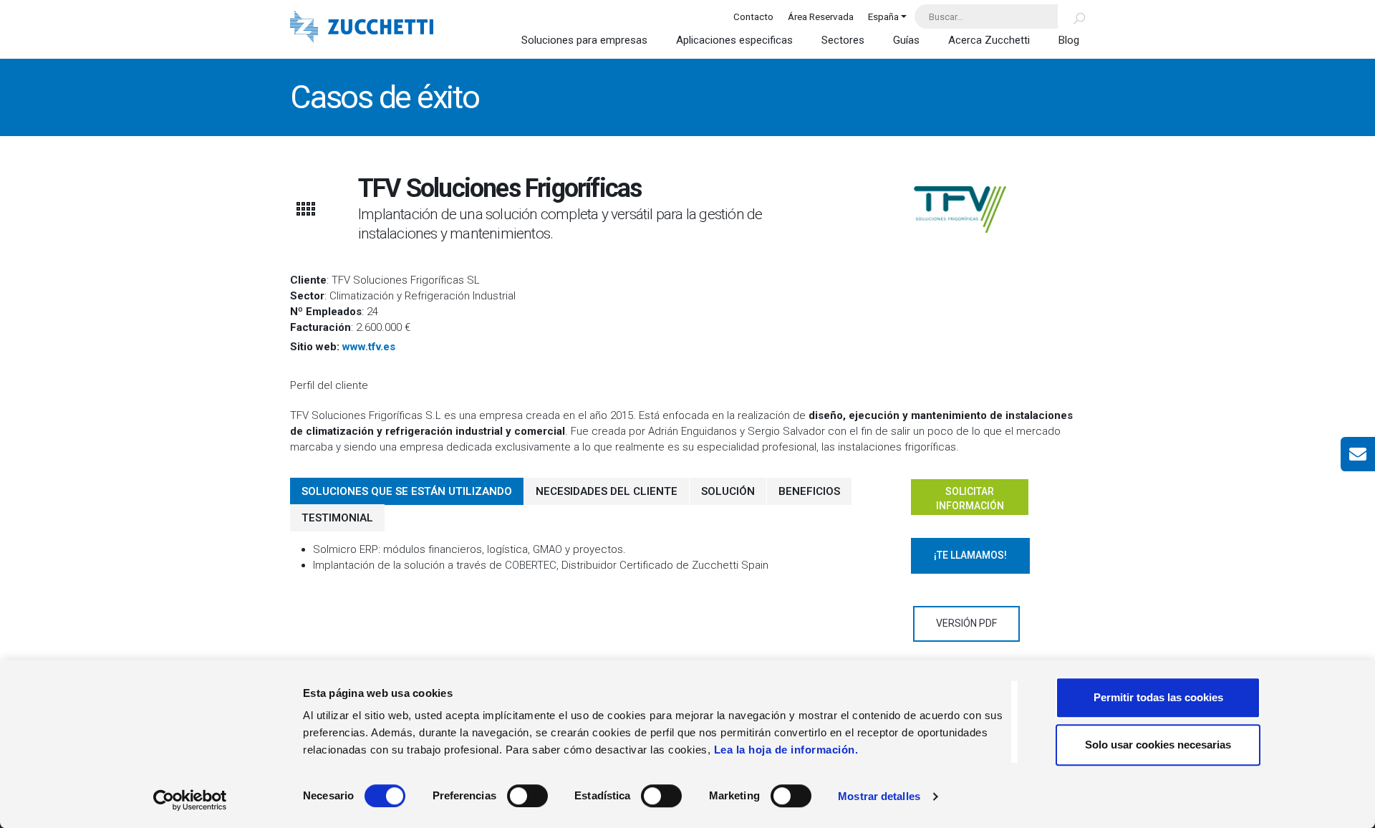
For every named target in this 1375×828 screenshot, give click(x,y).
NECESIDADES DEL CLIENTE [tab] (606, 491)
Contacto (753, 16)
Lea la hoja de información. (786, 749)
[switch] (527, 795)
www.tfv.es (368, 346)
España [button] (883, 16)
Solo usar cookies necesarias (1158, 744)
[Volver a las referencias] (305, 208)
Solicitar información (970, 498)
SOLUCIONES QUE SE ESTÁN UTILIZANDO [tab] (406, 491)
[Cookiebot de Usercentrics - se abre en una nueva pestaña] (190, 800)
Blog (1068, 40)
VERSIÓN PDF (966, 623)
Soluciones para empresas (584, 40)
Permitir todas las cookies (1158, 697)
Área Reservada (821, 16)
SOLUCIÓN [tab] (728, 491)
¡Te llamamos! (970, 555)
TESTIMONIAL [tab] (337, 517)
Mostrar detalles (879, 796)
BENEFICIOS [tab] (809, 491)
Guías (906, 40)
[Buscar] (1071, 16)
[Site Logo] (361, 28)
